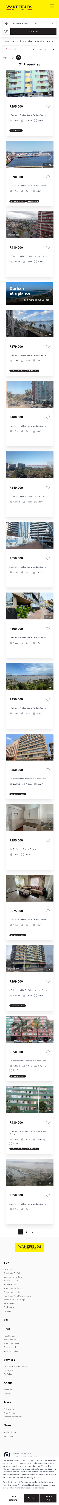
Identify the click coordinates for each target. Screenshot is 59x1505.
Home (6, 41)
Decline (32, 1498)
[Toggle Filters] (6, 31)
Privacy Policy (33, 1477)
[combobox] (32, 49)
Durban (29, 41)
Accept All (48, 1498)
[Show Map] (18, 57)
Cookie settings (13, 1498)
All (13, 41)
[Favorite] (48, 106)
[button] (30, 23)
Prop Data (26, 1453)
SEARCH (33, 31)
